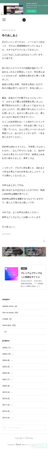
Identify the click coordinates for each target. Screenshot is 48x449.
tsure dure (9, 325)
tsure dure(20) (6, 234)
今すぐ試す (31, 11)
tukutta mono (10, 306)
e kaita (7, 318)
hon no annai (10, 312)
